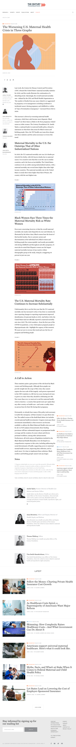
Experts (12, 12)
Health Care (6, 17)
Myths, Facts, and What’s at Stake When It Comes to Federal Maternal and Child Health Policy (49, 670)
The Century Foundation (64, 441)
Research (5, 12)
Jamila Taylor (7, 95)
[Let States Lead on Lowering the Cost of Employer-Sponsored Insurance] (14, 693)
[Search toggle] (72, 12)
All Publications (55, 735)
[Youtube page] (54, 743)
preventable (49, 242)
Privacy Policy (67, 728)
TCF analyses (25, 428)
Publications (25, 12)
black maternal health (36, 478)
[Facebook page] (51, 743)
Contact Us (66, 727)
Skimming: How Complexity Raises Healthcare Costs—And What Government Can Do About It (65, 452)
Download (18, 212)
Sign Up (31, 729)
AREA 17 (43, 743)
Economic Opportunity (54, 731)
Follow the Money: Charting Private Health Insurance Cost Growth (65, 420)
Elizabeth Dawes (62, 476)
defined (21, 98)
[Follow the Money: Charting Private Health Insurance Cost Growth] (14, 586)
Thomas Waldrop (8, 136)
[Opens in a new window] (3, 104)
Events (18, 12)
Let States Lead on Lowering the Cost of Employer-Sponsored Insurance (48, 690)
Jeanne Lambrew (62, 426)
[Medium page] (62, 743)
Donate (38, 12)
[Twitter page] (58, 743)
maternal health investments (28, 420)
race (52, 478)
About (32, 12)
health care (47, 478)
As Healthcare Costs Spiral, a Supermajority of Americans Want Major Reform (65, 435)
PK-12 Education (55, 724)
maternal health (23, 478)
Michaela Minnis (40, 675)
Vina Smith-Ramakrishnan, (38, 554)
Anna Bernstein (7, 116)
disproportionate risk (21, 327)
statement (18, 130)
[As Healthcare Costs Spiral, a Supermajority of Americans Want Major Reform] (14, 607)
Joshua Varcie (50, 633)
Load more (38, 707)
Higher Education (56, 726)
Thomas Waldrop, (35, 536)
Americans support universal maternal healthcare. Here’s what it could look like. (65, 470)
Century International (55, 722)
